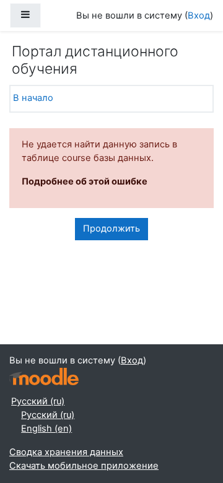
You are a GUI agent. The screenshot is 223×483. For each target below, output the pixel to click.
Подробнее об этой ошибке (84, 181)
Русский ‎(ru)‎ (37, 401)
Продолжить (111, 228)
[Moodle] (44, 377)
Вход (199, 15)
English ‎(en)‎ (46, 428)
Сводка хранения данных (66, 452)
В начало (33, 97)
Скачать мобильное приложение (84, 465)
